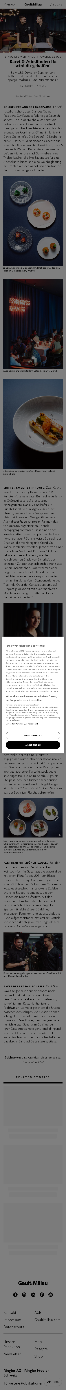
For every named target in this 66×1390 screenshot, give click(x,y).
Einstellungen (33, 735)
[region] (33, 695)
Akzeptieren (33, 745)
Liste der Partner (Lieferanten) (22, 723)
